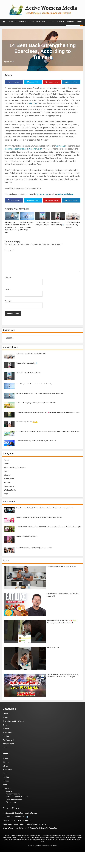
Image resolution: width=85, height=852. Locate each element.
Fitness (12, 21)
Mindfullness (42, 21)
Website (8, 301)
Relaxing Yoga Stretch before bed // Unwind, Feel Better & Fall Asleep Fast (12, 227)
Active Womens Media (51, 8)
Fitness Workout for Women (14, 467)
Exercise (71, 21)
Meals (79, 21)
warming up (60, 146)
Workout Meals (10, 490)
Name (8, 278)
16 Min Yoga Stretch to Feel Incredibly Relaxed (73, 224)
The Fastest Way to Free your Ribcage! (17, 820)
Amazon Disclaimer (13, 794)
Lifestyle (22, 21)
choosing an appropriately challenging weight (23, 149)
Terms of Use (70, 839)
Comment (9, 250)
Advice (31, 21)
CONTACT (6, 788)
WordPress (38, 845)
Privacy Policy (11, 802)
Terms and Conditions (14, 799)
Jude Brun (32, 103)
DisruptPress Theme (51, 845)
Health (6, 471)
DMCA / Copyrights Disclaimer (17, 796)
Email (8, 289)
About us (9, 791)
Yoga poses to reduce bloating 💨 (15, 817)
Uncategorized (9, 486)
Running (61, 21)
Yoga (53, 21)
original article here (65, 194)
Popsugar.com (42, 194)
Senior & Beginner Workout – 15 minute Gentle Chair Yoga (24, 824)
